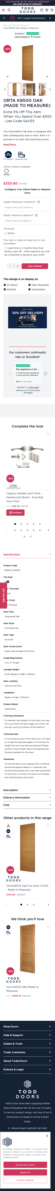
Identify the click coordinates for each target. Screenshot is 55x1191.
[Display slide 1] (15, 524)
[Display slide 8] (27, 530)
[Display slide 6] (15, 530)
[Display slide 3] (27, 524)
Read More (9, 144)
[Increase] (17, 266)
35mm (11, 233)
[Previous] (4, 18)
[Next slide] (48, 530)
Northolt (11, 289)
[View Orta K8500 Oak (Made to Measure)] (14, 89)
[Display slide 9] (34, 530)
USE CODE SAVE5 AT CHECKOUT (27, 4)
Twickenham (38, 289)
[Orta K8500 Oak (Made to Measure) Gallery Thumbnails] (27, 89)
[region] (25, 1160)
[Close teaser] (7, 581)
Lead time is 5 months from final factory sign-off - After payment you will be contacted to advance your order (27, 251)
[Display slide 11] (24, 536)
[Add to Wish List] (48, 434)
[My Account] (46, 10)
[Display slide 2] (21, 524)
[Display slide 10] (40, 530)
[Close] (47, 1136)
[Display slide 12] (31, 536)
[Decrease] (10, 266)
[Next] (50, 18)
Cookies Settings (25, 1180)
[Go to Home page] (27, 10)
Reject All (25, 1172)
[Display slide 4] (34, 524)
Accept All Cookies (25, 1165)
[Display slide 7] (21, 530)
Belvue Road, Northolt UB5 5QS (29, 1128)
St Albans (12, 285)
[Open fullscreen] (27, 63)
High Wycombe (40, 285)
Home (6, 25)
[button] (3, 596)
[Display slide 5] (40, 524)
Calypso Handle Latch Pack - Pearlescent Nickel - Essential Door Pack (24, 497)
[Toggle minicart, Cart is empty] (51, 10)
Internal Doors (19, 25)
